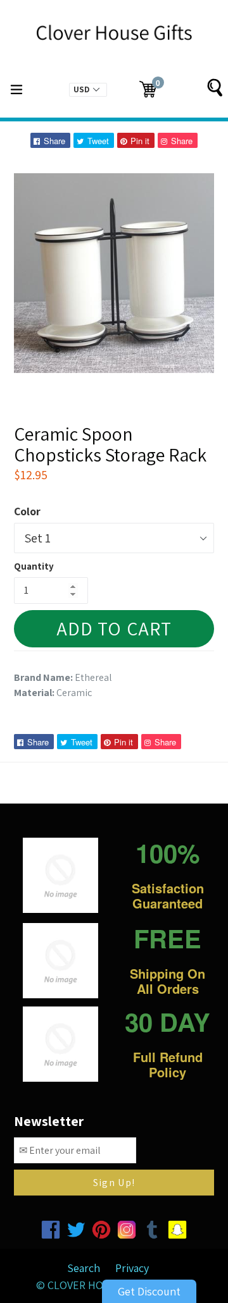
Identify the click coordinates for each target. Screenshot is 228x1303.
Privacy (132, 1268)
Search (83, 1268)
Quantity (34, 566)
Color (27, 511)
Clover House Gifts (101, 1285)
